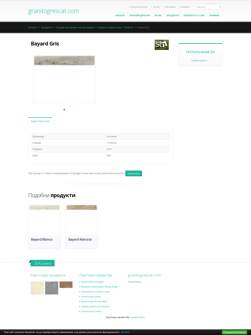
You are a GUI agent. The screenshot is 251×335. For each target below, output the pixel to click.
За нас (156, 6)
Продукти (170, 6)
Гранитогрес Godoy (91, 311)
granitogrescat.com (53, 10)
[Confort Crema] (37, 288)
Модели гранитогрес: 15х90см (115, 27)
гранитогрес (138, 317)
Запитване (134, 173)
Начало (120, 15)
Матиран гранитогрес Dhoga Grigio (99, 286)
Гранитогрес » (199, 60)
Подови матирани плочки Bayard (75, 27)
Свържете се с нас (194, 15)
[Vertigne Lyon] (66, 284)
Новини (185, 6)
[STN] (162, 45)
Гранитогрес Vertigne (92, 281)
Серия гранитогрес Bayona (95, 306)
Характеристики (40, 121)
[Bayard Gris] (64, 79)
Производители (139, 6)
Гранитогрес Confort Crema (95, 291)
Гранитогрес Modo (91, 296)
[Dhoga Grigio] (51, 288)
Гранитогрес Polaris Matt (94, 301)
